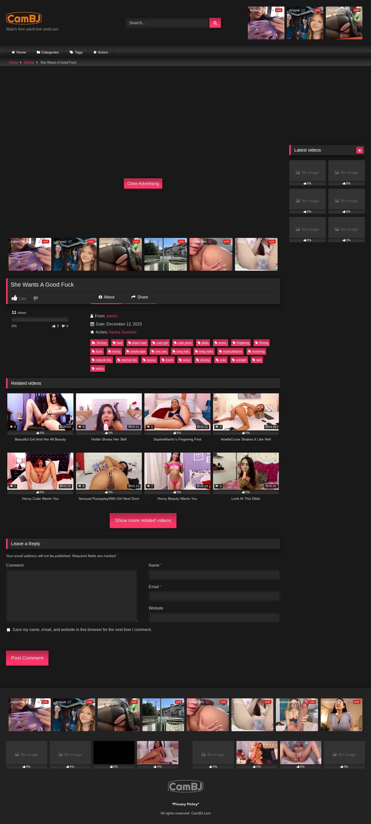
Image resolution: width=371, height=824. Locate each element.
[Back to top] (355, 809)
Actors (103, 52)
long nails (206, 351)
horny (116, 351)
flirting (263, 343)
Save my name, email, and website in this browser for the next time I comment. (82, 629)
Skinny (29, 62)
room (169, 360)
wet (258, 360)
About (108, 297)
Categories (50, 52)
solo (223, 360)
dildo (205, 343)
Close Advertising (143, 183)
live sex (161, 351)
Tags (79, 52)
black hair (139, 343)
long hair (183, 351)
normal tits (129, 360)
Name (155, 565)
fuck (99, 351)
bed (119, 343)
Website (156, 608)
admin (111, 316)
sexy (186, 360)
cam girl (162, 343)
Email (155, 587)
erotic (223, 343)
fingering (243, 343)
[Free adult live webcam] (24, 19)
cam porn (185, 343)
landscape (137, 351)
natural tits (103, 360)
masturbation (232, 351)
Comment (14, 565)
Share (142, 297)
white (99, 368)
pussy (151, 360)
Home (21, 52)
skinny (205, 360)
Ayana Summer (123, 332)
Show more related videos (143, 520)
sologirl (241, 360)
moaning (258, 351)
